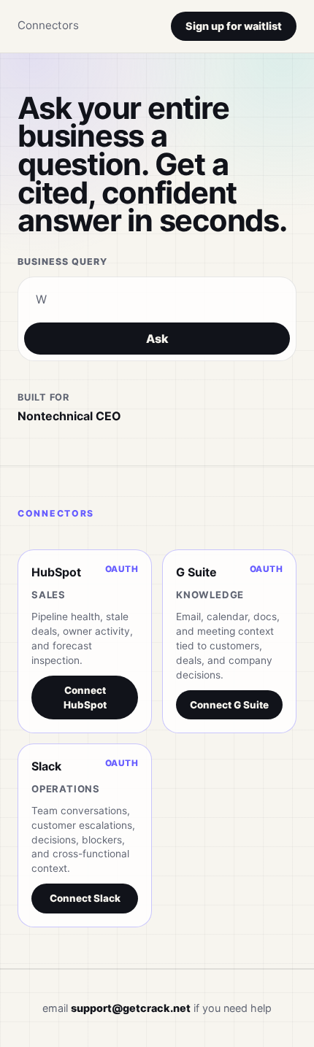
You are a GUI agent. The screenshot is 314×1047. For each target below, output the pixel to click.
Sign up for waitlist (233, 26)
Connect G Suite (229, 705)
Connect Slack (85, 898)
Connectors (48, 25)
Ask (157, 338)
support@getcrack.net (131, 1008)
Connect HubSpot (85, 697)
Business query (62, 261)
